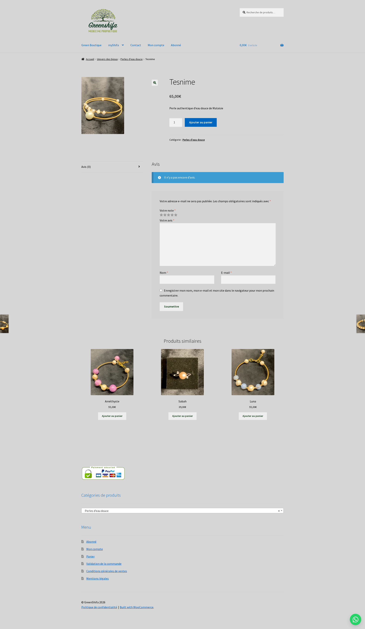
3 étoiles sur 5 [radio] (168, 215)
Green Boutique (91, 45)
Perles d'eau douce (132, 59)
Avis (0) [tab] (86, 167)
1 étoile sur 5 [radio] (161, 215)
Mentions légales (97, 578)
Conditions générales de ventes (106, 571)
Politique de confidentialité (99, 607)
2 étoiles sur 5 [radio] (164, 215)
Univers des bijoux (107, 59)
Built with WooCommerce (136, 607)
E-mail (226, 272)
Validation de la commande (103, 564)
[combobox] (182, 510)
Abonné (176, 45)
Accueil (90, 59)
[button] (155, 83)
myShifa (113, 45)
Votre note (168, 210)
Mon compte (156, 45)
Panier (90, 556)
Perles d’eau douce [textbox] (181, 511)
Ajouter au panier (200, 122)
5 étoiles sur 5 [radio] (175, 215)
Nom (164, 272)
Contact (135, 45)
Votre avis (167, 220)
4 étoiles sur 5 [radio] (172, 215)
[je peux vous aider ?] (355, 619)
